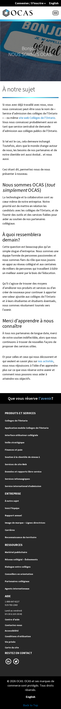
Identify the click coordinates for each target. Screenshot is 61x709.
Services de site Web (16, 464)
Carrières (10, 530)
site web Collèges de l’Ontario (37, 118)
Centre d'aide (12, 619)
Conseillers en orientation (19, 574)
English (54, 3)
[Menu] (56, 13)
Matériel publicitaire (16, 552)
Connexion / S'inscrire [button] (29, 3)
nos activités (45, 361)
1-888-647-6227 (12, 601)
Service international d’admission (23, 486)
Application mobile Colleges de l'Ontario (27, 427)
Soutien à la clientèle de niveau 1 (22, 457)
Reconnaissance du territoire (20, 537)
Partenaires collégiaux (17, 581)
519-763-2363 (11, 604)
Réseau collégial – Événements (21, 559)
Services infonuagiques (17, 478)
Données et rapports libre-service (23, 471)
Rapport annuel (13, 515)
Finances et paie (13, 449)
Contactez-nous (13, 625)
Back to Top (30, 705)
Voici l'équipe (12, 508)
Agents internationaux (17, 588)
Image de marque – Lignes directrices (25, 522)
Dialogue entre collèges (18, 566)
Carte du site (12, 647)
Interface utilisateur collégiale (21, 435)
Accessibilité (12, 630)
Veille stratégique (14, 442)
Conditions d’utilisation (18, 636)
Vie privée (10, 641)
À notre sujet (12, 500)
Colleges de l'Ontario (16, 420)
